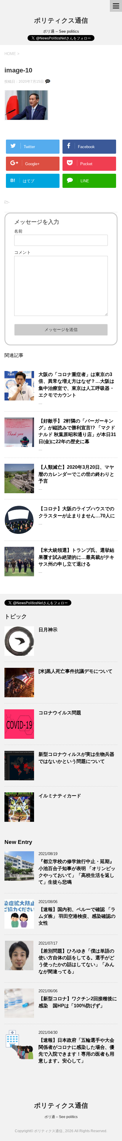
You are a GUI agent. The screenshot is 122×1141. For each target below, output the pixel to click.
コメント (22, 252)
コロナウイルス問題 (59, 712)
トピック (15, 616)
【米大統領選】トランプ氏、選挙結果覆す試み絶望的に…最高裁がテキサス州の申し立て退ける (76, 557)
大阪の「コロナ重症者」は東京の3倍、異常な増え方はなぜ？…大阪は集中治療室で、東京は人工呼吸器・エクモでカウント (76, 385)
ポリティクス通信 (61, 20)
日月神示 (47, 629)
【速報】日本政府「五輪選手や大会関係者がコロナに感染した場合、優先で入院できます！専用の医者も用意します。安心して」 (76, 1050)
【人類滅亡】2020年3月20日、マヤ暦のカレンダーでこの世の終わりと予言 (76, 474)
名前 (18, 231)
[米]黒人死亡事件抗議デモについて (75, 671)
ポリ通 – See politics (61, 1117)
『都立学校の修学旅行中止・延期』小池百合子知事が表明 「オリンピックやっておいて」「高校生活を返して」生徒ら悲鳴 (76, 872)
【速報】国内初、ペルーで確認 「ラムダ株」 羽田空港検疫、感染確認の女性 (76, 916)
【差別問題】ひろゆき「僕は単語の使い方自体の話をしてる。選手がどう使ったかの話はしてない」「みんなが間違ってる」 (76, 961)
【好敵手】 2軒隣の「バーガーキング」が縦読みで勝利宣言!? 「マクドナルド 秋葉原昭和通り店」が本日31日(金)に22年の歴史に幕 (77, 431)
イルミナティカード (59, 795)
